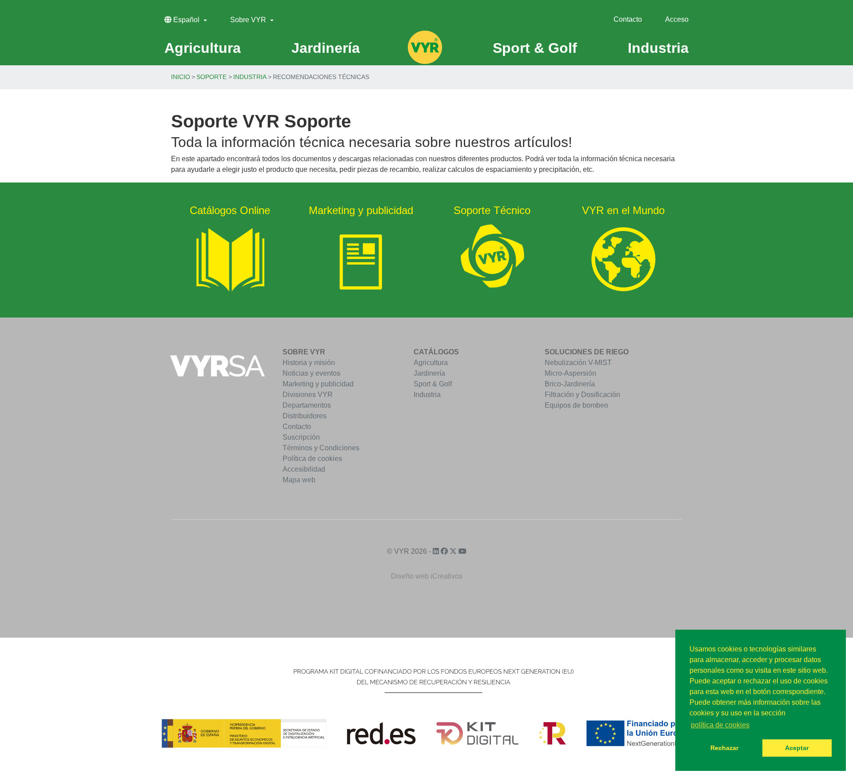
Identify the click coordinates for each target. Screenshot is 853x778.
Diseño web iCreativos (426, 576)
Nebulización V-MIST (578, 362)
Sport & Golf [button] (535, 48)
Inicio (180, 76)
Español (186, 20)
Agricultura (431, 362)
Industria (250, 76)
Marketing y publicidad (318, 384)
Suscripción (301, 437)
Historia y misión (309, 362)
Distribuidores (305, 416)
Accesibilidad (304, 469)
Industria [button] (658, 48)
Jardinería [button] (325, 48)
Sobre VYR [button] (249, 20)
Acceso (677, 19)
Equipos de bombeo (576, 405)
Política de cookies (312, 458)
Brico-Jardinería (570, 384)
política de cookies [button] (720, 725)
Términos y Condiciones (321, 448)
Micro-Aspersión (570, 373)
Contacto (628, 19)
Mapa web (299, 480)
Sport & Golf (433, 384)
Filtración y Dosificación (582, 394)
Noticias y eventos (311, 373)
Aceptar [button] (797, 747)
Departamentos (307, 405)
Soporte (211, 76)
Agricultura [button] (202, 48)
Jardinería (429, 373)
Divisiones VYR (308, 394)
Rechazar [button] (724, 747)
